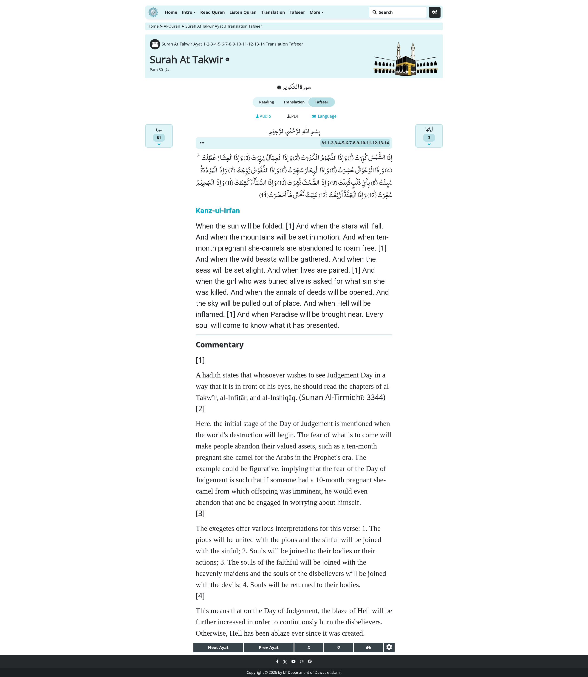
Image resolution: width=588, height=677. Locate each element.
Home (171, 12)
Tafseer (297, 12)
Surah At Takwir (186, 59)
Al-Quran (172, 26)
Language (326, 116)
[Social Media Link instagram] (302, 661)
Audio (265, 116)
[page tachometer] (368, 647)
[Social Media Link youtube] (294, 661)
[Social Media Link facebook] (278, 661)
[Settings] (435, 12)
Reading (266, 102)
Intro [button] (187, 12)
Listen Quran (243, 12)
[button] (202, 143)
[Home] (153, 11)
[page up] (309, 647)
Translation (273, 12)
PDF (295, 116)
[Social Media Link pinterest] (310, 661)
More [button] (315, 12)
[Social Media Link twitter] (285, 661)
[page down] (339, 647)
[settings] (389, 647)
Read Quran (212, 12)
